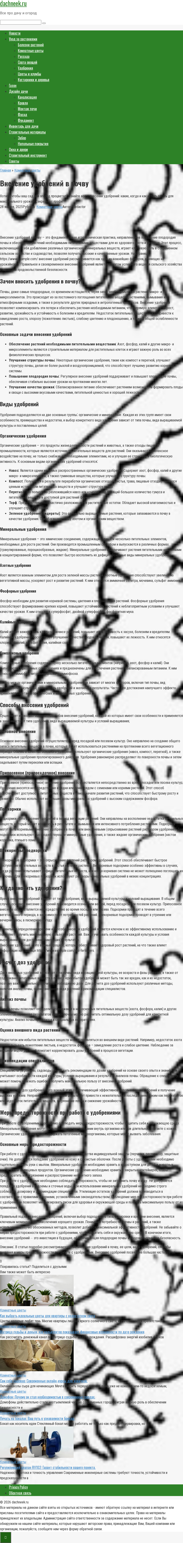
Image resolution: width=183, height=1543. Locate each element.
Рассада (23, 56)
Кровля (23, 103)
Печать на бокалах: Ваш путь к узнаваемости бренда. (37, 1418)
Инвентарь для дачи (23, 126)
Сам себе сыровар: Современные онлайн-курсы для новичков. (43, 1381)
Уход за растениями (23, 39)
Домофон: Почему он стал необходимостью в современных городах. (47, 1397)
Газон (13, 85)
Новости (15, 33)
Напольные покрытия (33, 143)
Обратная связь (20, 1493)
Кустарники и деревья (33, 79)
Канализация (27, 97)
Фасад (22, 114)
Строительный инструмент (28, 155)
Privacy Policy (18, 1487)
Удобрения (25, 68)
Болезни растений (31, 44)
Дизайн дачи (18, 91)
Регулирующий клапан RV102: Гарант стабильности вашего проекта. (48, 1467)
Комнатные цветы (31, 50)
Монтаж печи (27, 108)
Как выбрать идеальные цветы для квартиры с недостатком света (47, 1315)
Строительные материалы (27, 132)
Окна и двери (18, 149)
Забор (22, 137)
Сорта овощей (27, 62)
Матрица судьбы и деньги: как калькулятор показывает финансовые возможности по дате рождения (72, 1332)
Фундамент (26, 120)
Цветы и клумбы (29, 74)
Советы (14, 161)
